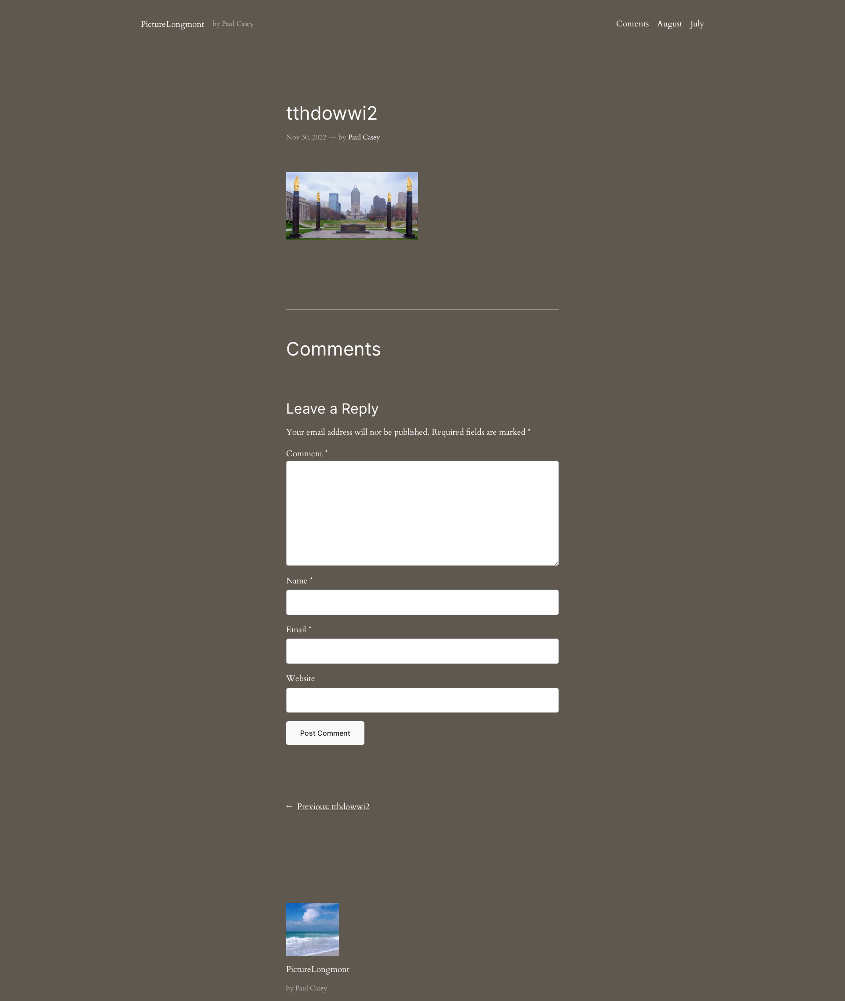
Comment (307, 453)
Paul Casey (364, 137)
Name (299, 581)
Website (300, 678)
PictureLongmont (172, 24)
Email (299, 629)
